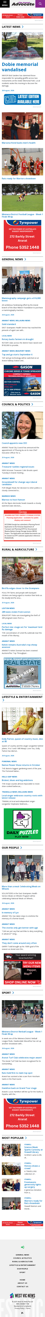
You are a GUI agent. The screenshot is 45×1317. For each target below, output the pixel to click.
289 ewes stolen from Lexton (16, 612)
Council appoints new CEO (14, 443)
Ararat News (8, 320)
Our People (10, 847)
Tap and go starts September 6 (17, 354)
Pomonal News (9, 761)
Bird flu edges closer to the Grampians (20, 588)
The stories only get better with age (20, 927)
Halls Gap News (9, 776)
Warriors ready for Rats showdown (33, 1202)
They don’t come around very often (19, 943)
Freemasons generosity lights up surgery (32, 1184)
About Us (22, 1283)
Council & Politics (16, 404)
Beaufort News (23, 351)
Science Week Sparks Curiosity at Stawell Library (33, 1149)
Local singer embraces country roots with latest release (22, 796)
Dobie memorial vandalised (20, 67)
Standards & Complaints (22, 1306)
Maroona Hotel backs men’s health (19, 142)
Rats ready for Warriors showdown (19, 178)
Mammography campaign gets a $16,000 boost (21, 299)
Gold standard (9, 324)
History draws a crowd (32, 1167)
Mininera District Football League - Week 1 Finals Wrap (22, 215)
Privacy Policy (19, 1308)
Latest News (11, 26)
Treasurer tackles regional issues (18, 466)
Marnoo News (9, 496)
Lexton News (8, 608)
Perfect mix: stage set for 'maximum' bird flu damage (22, 628)
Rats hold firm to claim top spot (17, 1073)
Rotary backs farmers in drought (18, 339)
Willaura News (23, 320)
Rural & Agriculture (18, 549)
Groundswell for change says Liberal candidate (19, 483)
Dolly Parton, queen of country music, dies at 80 (22, 740)
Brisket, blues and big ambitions (17, 780)
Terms (28, 1308)
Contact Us (22, 1286)
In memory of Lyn (10, 912)
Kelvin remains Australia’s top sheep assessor (19, 645)
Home (22, 1280)
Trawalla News (9, 792)
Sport (6, 992)
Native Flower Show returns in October (21, 765)
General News (12, 259)
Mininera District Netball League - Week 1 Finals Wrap (22, 1032)
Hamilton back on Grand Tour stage (19, 1088)
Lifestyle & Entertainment (22, 697)
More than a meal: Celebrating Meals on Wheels (21, 887)
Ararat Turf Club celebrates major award (22, 1057)
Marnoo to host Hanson (13, 499)
